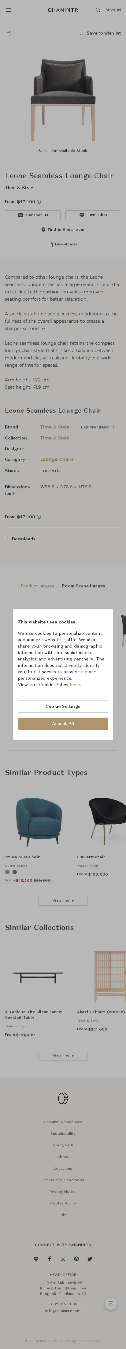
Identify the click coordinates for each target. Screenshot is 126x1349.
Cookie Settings (63, 706)
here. (75, 685)
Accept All (63, 724)
